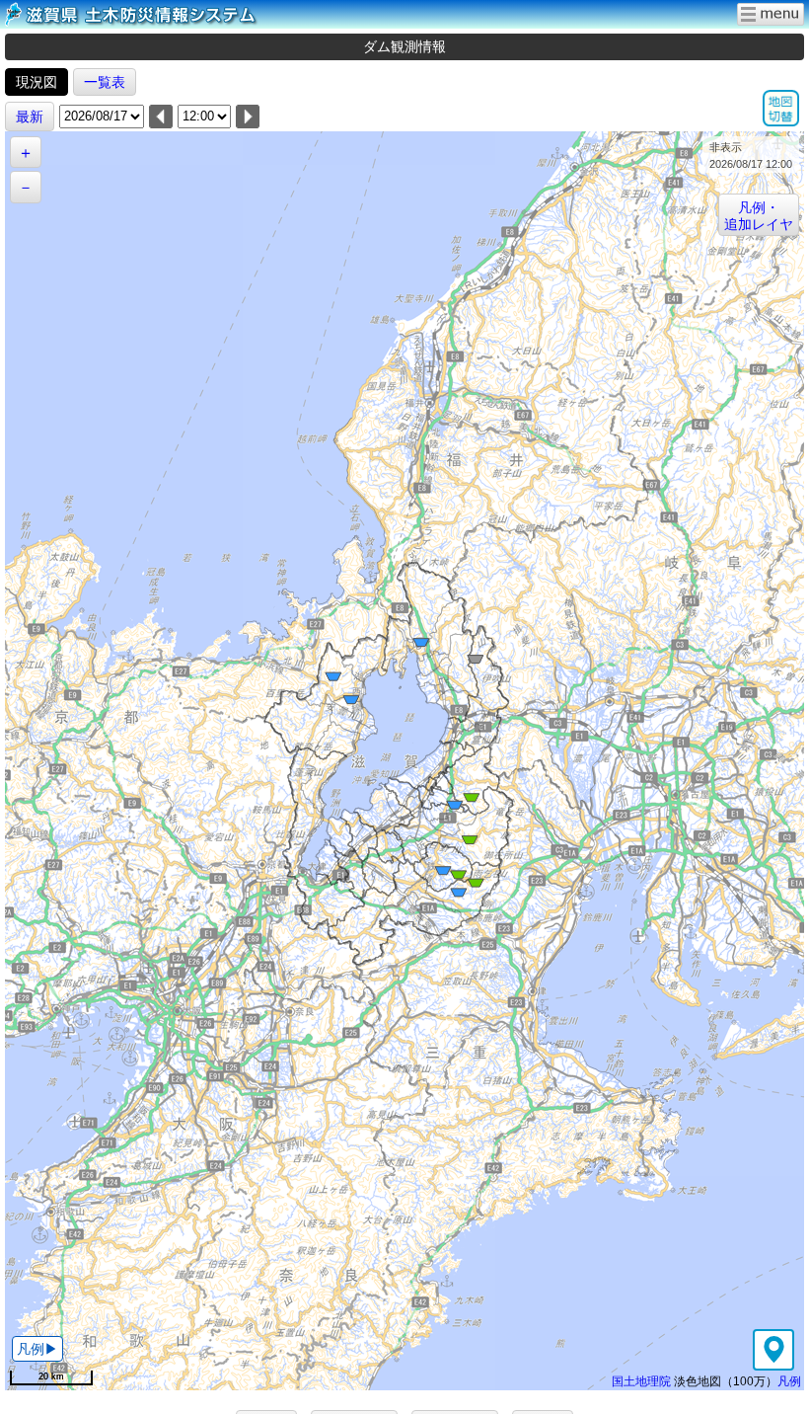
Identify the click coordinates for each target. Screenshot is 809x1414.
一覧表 (104, 82)
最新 (29, 116)
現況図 (36, 82)
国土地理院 (641, 1381)
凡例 (789, 1381)
